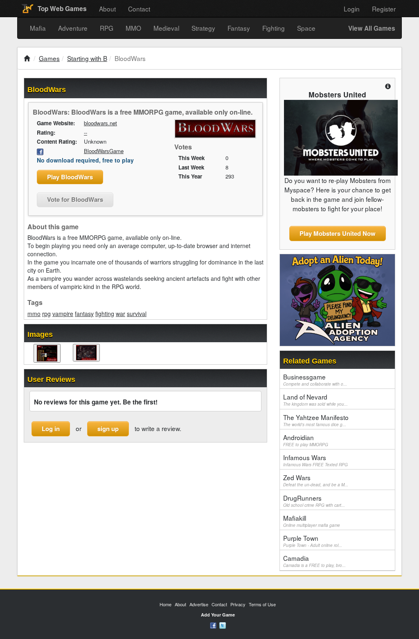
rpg (46, 313)
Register (384, 8)
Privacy (238, 604)
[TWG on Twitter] (222, 624)
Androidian (305, 440)
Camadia (314, 560)
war (120, 313)
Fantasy (239, 27)
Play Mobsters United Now (338, 233)
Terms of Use (262, 604)
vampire (62, 313)
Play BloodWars (70, 176)
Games (49, 58)
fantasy (84, 313)
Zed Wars (315, 480)
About (107, 8)
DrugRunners (314, 500)
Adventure (73, 27)
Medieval (166, 27)
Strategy (203, 27)
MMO (133, 27)
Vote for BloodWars (75, 199)
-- (85, 132)
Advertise (198, 604)
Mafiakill (311, 520)
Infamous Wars (315, 460)
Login (352, 8)
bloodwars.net (100, 123)
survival (136, 313)
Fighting (273, 27)
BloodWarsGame (104, 151)
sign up (108, 428)
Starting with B (87, 58)
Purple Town (312, 540)
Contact (139, 8)
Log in (51, 428)
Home (165, 604)
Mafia (38, 27)
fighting (104, 313)
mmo (34, 313)
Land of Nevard (315, 399)
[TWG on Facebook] (213, 624)
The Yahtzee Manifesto (316, 420)
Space (306, 27)
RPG (106, 27)
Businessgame (315, 379)
